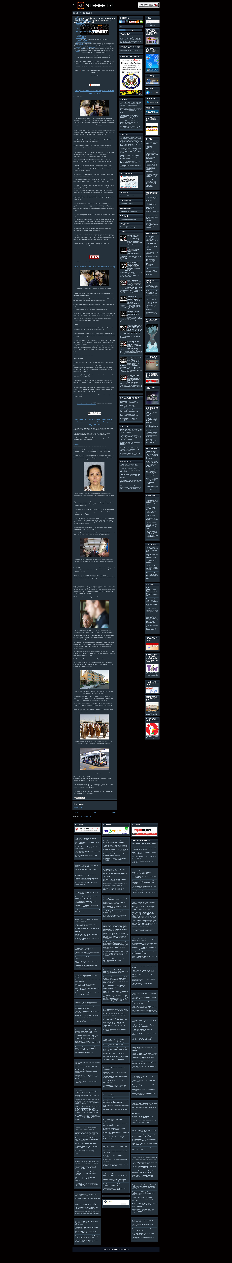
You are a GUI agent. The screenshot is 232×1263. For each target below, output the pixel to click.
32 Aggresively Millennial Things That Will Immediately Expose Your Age (131, 442)
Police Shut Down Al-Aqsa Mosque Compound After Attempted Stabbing (144, 844)
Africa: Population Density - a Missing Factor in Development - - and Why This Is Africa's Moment (144, 1205)
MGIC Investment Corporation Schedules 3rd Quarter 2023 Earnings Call (144, 929)
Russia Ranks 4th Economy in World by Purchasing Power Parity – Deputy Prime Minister (85, 1167)
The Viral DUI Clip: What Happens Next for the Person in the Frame (131, 480)
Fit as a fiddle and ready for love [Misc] (130, 165)
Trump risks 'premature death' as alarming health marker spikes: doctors (152, 627)
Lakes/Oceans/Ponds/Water (83, 42)
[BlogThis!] (79, 798)
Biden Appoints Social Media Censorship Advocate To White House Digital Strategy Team (152, 472)
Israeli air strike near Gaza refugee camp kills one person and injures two (144, 1135)
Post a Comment (77, 807)
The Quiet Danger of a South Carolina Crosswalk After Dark (130, 475)
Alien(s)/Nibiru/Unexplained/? (83, 21)
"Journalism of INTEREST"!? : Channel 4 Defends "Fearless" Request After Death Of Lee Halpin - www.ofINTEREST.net (134, 300)
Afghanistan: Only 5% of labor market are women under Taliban (86, 1003)
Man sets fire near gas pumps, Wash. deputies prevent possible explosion (115, 841)
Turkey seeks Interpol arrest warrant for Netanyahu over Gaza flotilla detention (85, 1047)
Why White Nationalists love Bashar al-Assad (144, 1107)
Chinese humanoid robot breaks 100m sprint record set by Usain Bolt (115, 884)
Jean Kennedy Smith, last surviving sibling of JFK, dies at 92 (152, 217)
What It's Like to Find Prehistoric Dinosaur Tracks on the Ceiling (151, 420)
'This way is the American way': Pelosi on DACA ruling (152, 224)
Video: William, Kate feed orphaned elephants (115, 1159)
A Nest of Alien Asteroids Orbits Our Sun (151, 441)
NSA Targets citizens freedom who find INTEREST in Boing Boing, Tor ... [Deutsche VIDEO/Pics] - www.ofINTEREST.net (134, 345)
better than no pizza (125, 401)
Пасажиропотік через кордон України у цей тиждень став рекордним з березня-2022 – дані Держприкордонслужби (86, 1133)
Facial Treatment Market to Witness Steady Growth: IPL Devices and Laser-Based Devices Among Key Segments (144, 908)
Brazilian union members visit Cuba (112, 1184)
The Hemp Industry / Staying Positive (151, 413)
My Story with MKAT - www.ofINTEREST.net (133, 236)
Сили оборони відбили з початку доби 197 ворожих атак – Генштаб (86, 1128)
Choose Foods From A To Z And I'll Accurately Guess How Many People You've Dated (129, 449)
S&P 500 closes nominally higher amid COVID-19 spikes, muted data (151, 238)
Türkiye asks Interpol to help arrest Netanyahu (144, 993)
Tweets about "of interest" (126, 195)
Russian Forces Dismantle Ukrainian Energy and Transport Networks (86, 1236)
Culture (78, 29)
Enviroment (79, 34)
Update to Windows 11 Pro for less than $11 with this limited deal (130, 121)
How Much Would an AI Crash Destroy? (152, 560)
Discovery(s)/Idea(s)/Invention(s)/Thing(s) (87, 31)
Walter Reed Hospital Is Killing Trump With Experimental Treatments (152, 144)
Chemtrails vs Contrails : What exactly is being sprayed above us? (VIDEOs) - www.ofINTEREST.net (134, 250)
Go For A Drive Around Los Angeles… (152, 555)
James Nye (77, 444)
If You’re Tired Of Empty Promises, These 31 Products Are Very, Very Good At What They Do (131, 431)
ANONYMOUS (80, 23)
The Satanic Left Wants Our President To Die (152, 174)
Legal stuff (126, 1249)
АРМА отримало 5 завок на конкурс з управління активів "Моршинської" (85, 1151)
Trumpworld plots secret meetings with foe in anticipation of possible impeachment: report (152, 618)
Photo (104, 1095)
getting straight (124, 410)
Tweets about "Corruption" (127, 203)
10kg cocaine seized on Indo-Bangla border (114, 1072)
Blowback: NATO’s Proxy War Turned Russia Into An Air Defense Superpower (87, 1162)
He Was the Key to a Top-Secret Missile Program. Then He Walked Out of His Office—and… (151, 305)
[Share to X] (80, 798)
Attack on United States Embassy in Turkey (143, 861)
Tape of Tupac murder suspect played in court (144, 997)
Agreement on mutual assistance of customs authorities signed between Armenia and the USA (86, 1077)
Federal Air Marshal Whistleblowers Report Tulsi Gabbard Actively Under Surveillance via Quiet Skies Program (152, 454)
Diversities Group (117, 1249)
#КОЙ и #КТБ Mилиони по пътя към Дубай (86, 1091)
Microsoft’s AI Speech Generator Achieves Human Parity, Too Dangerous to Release (152, 480)
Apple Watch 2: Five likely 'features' (112, 1155)
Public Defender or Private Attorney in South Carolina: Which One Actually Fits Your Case (130, 487)
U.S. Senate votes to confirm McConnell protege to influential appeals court (151, 271)
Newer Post (75, 812)
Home (77, 16)
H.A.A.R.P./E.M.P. (81, 38)
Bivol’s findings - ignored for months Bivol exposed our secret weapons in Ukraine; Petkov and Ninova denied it (87, 1117)
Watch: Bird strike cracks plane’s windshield (115, 1151)
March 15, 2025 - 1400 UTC (110, 1053)
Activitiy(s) (79, 19)
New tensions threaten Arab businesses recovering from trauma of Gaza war (142, 871)
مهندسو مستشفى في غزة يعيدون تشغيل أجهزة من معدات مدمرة (144, 1034)
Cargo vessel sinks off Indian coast (84, 957)
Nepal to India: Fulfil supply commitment (114, 1067)
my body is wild (124, 405)
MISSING (78, 43)
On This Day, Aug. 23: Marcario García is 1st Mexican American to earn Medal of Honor (115, 874)
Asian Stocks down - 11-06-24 (83, 1067)
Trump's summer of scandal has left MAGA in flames (152, 610)
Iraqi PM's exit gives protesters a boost (113, 1105)
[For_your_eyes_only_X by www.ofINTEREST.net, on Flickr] (149, 8)
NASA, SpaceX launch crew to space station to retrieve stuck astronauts (115, 1057)
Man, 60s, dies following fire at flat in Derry (86, 855)
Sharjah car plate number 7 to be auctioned (143, 1089)
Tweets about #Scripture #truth (128, 219)
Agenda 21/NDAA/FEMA (82, 20)
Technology (79, 51)
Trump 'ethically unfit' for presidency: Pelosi (151, 198)
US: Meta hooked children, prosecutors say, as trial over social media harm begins (87, 929)
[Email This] (77, 798)
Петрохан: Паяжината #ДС (82, 1095)
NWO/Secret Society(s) (82, 44)
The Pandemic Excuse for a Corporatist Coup (152, 487)
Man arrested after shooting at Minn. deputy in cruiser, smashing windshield (115, 850)
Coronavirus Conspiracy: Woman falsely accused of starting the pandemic (151, 433)
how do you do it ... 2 (125, 418)
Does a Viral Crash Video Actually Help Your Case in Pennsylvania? (130, 469)
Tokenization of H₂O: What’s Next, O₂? (142, 983)
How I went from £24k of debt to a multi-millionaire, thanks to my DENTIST (113, 959)
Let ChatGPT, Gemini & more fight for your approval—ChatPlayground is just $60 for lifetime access (131, 109)
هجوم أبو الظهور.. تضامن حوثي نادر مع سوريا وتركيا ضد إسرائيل (143, 1038)
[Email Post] (74, 797)
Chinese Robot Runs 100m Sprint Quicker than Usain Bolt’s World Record (152, 575)
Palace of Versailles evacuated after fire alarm (87, 1062)
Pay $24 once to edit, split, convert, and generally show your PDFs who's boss (130, 103)
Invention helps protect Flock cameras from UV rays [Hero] (130, 162)
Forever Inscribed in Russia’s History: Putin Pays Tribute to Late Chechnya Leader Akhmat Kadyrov (87, 1223)
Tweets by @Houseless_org (127, 227)
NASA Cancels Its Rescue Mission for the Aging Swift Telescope (152, 500)
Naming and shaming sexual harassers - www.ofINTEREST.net (133, 313)
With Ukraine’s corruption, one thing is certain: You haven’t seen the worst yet (144, 1011)
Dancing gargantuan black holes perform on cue (152, 427)
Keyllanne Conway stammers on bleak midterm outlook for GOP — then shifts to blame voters (151, 590)
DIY (77, 32)
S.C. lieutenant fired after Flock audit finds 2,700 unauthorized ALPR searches (114, 858)
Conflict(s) (78, 28)
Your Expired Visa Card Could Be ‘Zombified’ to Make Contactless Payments (152, 533)
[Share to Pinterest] (84, 798)
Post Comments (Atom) (86, 816)
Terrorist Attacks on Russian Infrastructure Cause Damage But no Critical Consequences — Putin (87, 1185)
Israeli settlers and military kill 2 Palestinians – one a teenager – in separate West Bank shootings (87, 1037)
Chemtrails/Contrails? (81, 27)
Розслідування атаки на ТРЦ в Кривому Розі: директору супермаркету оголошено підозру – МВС (87, 1139)
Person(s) (78, 46)
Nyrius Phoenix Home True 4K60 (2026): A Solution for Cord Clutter (151, 509)
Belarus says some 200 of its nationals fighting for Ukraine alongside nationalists (87, 1212)
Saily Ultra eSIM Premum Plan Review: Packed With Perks (152, 517)
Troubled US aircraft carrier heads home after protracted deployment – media (144, 1007)
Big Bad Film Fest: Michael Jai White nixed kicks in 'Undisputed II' (114, 880)
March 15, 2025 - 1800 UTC (110, 1045)
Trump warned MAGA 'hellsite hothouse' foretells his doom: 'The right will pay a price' (152, 601)
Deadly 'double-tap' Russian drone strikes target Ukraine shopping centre (87, 1042)
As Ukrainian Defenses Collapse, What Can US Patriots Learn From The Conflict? (152, 463)
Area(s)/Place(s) (80, 24)
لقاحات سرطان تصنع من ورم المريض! (142, 1029)
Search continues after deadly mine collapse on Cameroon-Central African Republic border (87, 1030)
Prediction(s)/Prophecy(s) (82, 48)
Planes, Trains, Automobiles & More (85, 47)
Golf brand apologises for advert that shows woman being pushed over (86, 879)
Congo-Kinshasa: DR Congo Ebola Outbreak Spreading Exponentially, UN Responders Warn (143, 1193)
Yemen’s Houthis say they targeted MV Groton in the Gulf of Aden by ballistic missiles (144, 1048)
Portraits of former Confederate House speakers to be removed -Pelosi (151, 205)
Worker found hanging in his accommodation (143, 1085)
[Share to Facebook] (82, 798)
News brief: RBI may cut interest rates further (115, 1146)
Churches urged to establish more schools (143, 1237)
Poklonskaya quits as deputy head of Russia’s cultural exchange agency (87, 1208)
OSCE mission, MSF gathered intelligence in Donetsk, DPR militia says (86, 1203)
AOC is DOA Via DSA (137, 974)
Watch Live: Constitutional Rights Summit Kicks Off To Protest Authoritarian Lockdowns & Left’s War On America (151, 165)
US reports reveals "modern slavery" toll (86, 404)
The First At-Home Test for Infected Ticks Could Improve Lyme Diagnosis (152, 293)
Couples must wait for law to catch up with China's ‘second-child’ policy (114, 1086)
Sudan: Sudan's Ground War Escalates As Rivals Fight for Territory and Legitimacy (143, 1198)
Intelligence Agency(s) (82, 40)
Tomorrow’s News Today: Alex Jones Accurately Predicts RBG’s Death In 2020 (151, 182)
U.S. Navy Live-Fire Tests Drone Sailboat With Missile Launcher (152, 567)
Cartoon (105, 1098)
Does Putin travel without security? (84, 1052)
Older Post (114, 812)
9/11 (77, 17)
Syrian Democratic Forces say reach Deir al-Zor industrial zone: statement (144, 1104)
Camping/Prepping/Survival (83, 25)
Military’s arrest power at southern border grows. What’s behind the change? (144, 944)
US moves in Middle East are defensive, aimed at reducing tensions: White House (144, 1054)
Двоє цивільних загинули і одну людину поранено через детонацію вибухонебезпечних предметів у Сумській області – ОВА (86, 1145)
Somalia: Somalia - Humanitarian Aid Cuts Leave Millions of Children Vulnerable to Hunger (143, 1210)
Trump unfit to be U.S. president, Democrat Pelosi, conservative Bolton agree (152, 245)
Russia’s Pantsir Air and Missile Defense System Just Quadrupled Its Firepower (85, 1178)
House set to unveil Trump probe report (113, 1109)
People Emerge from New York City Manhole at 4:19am (152, 549)
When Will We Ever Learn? (139, 966)
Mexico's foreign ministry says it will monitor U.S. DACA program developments (151, 261)
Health (77, 39)
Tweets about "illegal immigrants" (128, 211)
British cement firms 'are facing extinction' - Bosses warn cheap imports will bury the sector (114, 987)
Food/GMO (79, 35)
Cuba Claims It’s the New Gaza (140, 979)
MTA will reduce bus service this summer (114, 1029)
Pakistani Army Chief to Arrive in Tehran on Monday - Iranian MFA (86, 1241)
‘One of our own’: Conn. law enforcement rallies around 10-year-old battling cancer (115, 845)
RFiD (77, 50)
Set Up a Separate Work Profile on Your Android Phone (151, 524)
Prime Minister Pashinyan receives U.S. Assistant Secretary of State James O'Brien (86, 1070)
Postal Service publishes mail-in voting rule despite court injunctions (114, 888)
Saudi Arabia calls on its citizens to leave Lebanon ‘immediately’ (143, 1058)
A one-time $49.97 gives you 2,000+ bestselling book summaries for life (129, 115)
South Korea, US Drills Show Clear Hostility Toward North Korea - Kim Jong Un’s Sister (86, 1172)
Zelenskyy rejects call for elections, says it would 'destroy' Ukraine (114, 916)
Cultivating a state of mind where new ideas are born (152, 287)
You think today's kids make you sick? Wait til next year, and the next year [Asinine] (130, 157)
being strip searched (125, 414)
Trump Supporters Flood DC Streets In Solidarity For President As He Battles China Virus (152, 154)
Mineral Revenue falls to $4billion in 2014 (142, 1224)
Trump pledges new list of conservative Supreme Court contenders (152, 254)
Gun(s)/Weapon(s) (81, 36)
